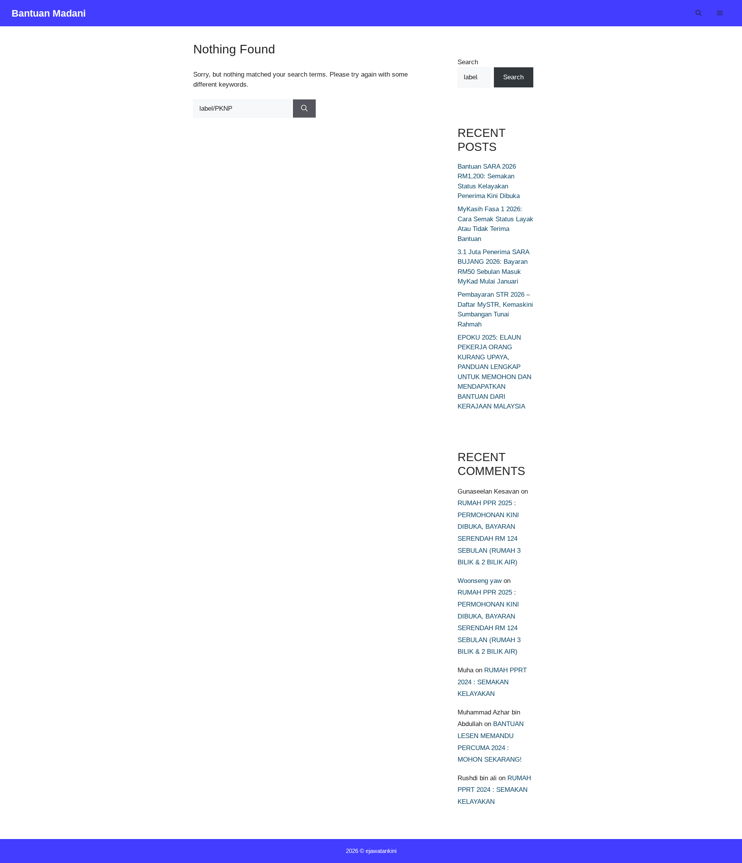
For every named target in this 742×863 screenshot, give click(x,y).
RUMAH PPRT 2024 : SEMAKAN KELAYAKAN (492, 681)
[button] (698, 13)
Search (468, 62)
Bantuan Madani (49, 13)
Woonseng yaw (480, 580)
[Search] (304, 108)
